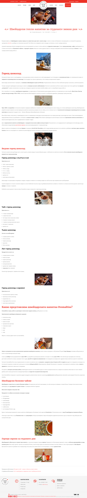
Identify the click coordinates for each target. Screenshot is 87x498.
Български (71, 1)
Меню (29, 5)
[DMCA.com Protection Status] (76, 494)
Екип (34, 5)
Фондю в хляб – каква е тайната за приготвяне (25, 469)
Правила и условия (21, 496)
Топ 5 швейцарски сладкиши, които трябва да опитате (27, 471)
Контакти (61, 5)
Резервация (68, 5)
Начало (19, 5)
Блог (56, 5)
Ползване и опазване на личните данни (48, 496)
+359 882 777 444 (14, 1)
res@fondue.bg (23, 1)
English (76, 1)
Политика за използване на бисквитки (32, 496)
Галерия (51, 5)
